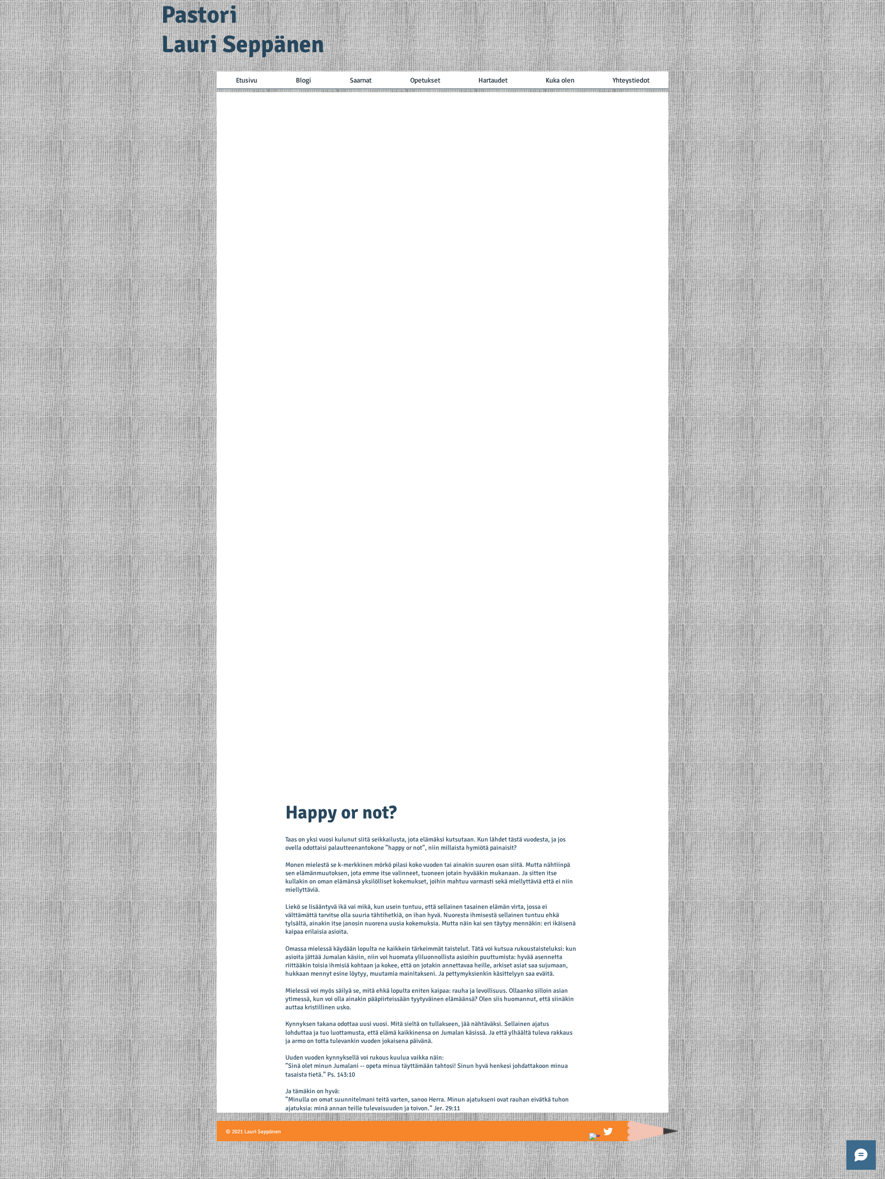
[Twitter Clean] (608, 1131)
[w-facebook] (594, 1138)
